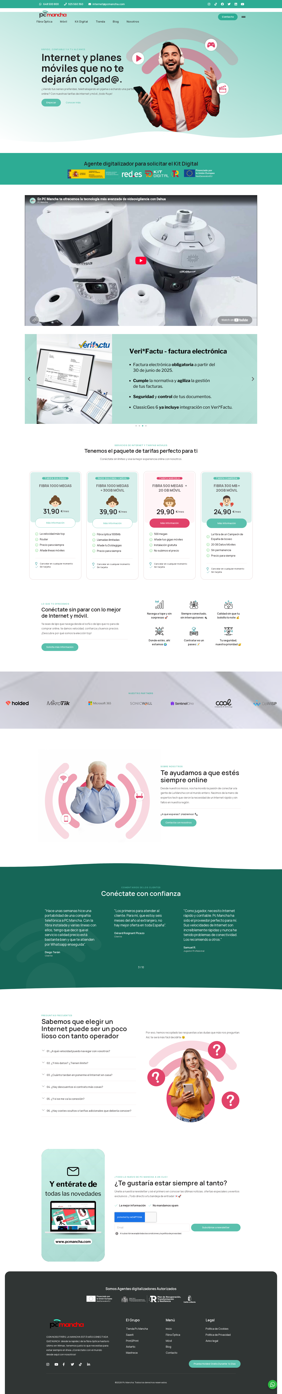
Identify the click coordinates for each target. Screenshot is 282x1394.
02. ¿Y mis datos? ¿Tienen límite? (67, 1063)
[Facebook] (222, 4)
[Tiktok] (216, 4)
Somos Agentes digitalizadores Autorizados (141, 1288)
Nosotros (133, 21)
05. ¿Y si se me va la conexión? (66, 1099)
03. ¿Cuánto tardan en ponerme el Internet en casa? (79, 1075)
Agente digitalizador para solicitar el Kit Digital (141, 163)
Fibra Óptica (44, 21)
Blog (116, 21)
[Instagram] (209, 4)
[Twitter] (229, 4)
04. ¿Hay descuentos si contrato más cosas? (75, 1087)
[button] (29, 379)
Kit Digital (81, 21)
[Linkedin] (236, 4)
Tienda (100, 21)
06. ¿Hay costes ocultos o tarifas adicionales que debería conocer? (89, 1111)
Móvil (63, 21)
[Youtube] (242, 4)
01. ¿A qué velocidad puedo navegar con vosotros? (78, 1051)
